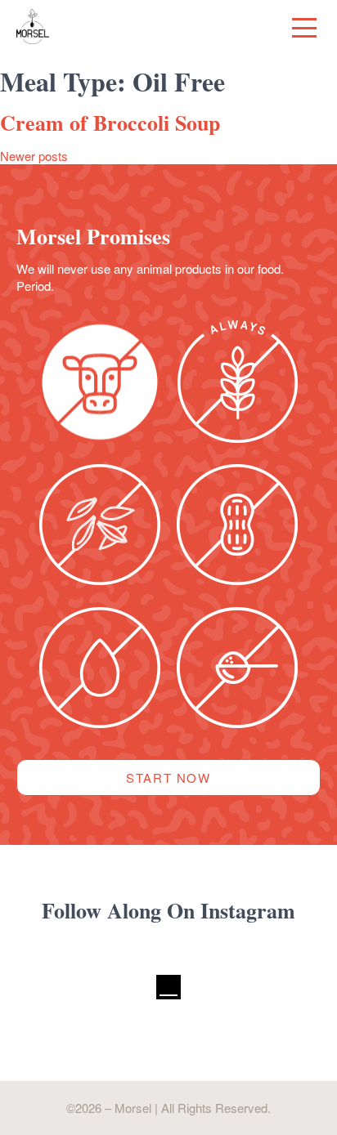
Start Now (168, 777)
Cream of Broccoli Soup (110, 122)
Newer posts (34, 155)
